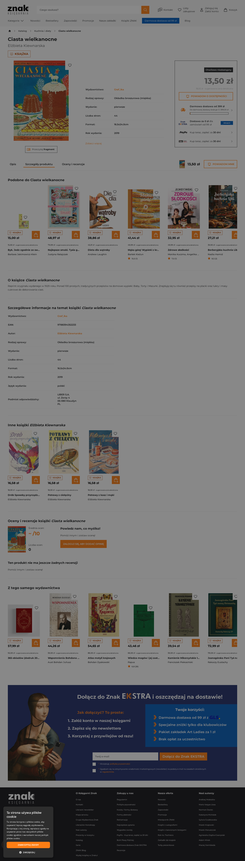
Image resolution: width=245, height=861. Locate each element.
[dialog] (28, 832)
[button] (28, 852)
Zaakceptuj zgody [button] (28, 844)
